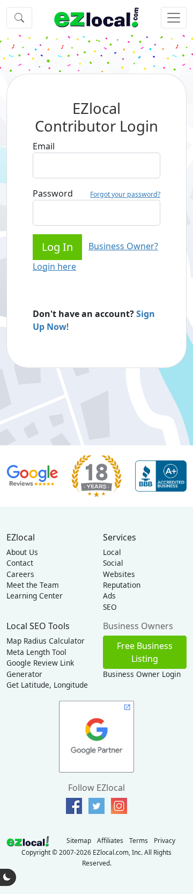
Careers (20, 574)
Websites (119, 574)
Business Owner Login (142, 674)
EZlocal (20, 537)
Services (119, 537)
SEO (110, 607)
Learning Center (34, 595)
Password (53, 193)
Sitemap (78, 840)
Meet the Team (32, 585)
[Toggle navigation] (174, 17)
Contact (19, 563)
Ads (109, 595)
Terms (138, 840)
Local (112, 552)
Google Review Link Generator (40, 668)
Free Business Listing (145, 652)
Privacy (164, 840)
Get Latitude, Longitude (47, 685)
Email (44, 146)
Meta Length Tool (36, 652)
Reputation (121, 585)
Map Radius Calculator (45, 641)
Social (113, 563)
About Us (22, 552)
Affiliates (110, 840)
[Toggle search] (19, 17)
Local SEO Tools (38, 626)
